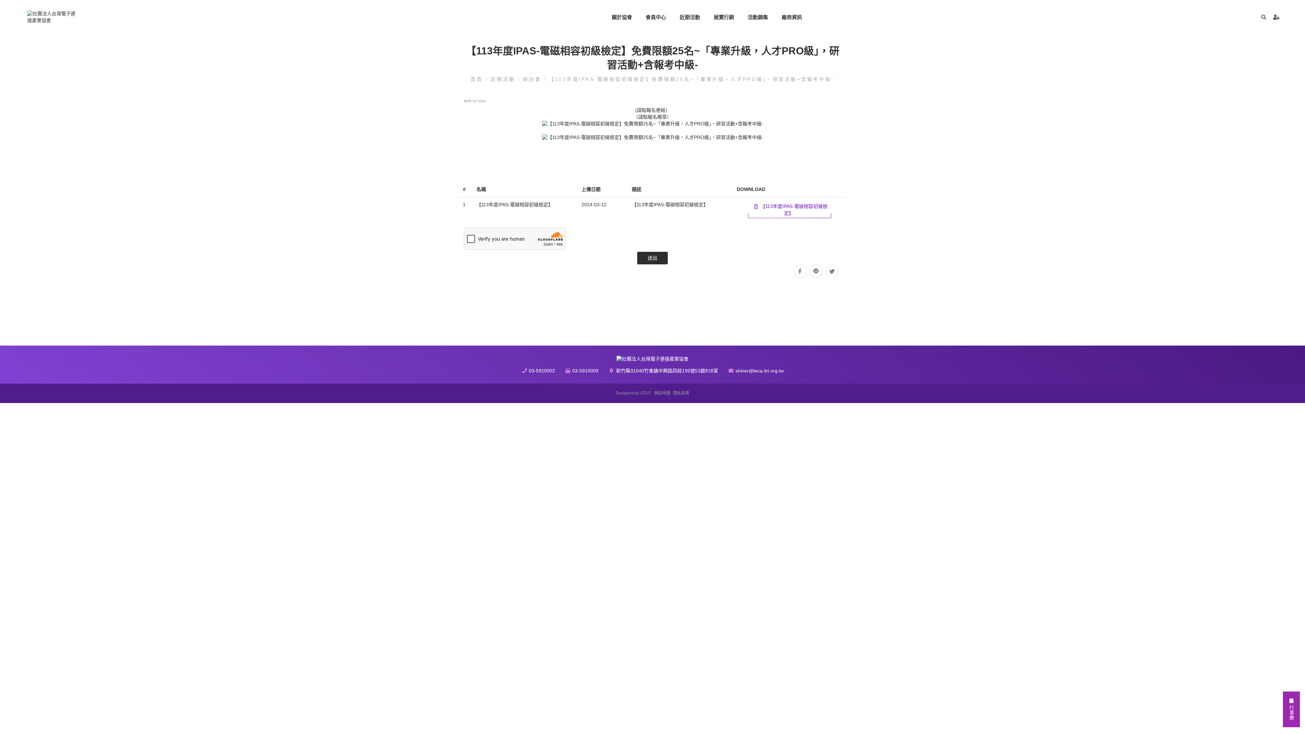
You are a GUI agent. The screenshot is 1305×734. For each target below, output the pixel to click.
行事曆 (1291, 711)
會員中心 (656, 17)
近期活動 (690, 17)
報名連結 (655, 110)
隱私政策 (681, 393)
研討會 (533, 79)
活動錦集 (758, 17)
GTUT (645, 393)
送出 (652, 258)
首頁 (478, 79)
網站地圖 (662, 393)
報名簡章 (657, 117)
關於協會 (622, 17)
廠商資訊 (792, 17)
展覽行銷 (724, 17)
